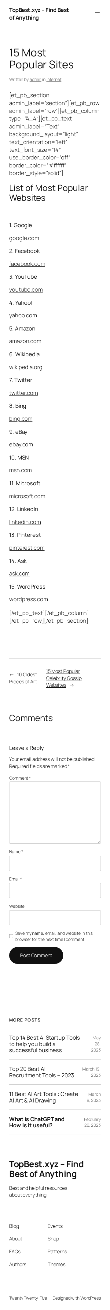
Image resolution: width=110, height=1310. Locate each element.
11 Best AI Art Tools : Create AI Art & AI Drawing (43, 1097)
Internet (53, 79)
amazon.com (25, 341)
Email (15, 879)
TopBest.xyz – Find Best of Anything (46, 1168)
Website (16, 906)
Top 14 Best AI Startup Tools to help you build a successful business (44, 1043)
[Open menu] (97, 13)
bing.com (20, 418)
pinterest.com (27, 547)
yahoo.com (23, 315)
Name (16, 851)
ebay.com (21, 444)
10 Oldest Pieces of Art (23, 678)
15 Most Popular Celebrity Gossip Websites (64, 678)
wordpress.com (28, 599)
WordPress (90, 1298)
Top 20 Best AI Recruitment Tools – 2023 (41, 1072)
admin (36, 79)
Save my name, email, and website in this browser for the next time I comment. (54, 936)
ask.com (19, 573)
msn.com (20, 470)
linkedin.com (25, 521)
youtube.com (26, 289)
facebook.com (27, 263)
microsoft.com (27, 496)
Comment (20, 778)
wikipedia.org (25, 367)
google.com (24, 238)
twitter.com (23, 392)
